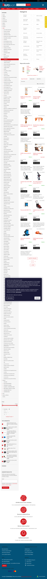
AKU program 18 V (7, 87)
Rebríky (5, 233)
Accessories (6, 377)
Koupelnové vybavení (8, 312)
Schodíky (5, 190)
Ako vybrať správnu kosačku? (7, 559)
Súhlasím (37, 298)
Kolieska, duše (6, 253)
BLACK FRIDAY (6, 92)
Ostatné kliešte (6, 320)
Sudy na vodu (6, 350)
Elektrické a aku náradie (8, 82)
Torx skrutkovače (7, 230)
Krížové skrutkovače (7, 175)
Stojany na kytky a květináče (9, 365)
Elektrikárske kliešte (7, 166)
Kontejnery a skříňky (7, 97)
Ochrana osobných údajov (6, 550)
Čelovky (5, 141)
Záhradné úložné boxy (8, 215)
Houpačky (5, 267)
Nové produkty (6, 75)
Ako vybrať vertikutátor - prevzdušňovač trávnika (11, 563)
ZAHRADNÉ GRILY (7, 391)
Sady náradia (6, 143)
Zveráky (5, 372)
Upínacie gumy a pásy (8, 179)
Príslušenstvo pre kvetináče (9, 202)
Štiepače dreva (6, 262)
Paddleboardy (6, 264)
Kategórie (5, 59)
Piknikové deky (6, 352)
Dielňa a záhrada (5, 395)
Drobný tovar (6, 274)
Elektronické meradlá (8, 303)
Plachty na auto (6, 182)
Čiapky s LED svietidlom (8, 144)
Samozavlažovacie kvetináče (9, 347)
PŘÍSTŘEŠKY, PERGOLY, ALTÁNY (9, 388)
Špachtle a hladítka (7, 169)
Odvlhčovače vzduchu (8, 335)
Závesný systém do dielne (8, 338)
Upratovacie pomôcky (8, 341)
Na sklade (7, 409)
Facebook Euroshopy (30, 565)
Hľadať (28, 4)
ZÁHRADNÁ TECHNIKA (7, 385)
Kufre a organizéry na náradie (9, 128)
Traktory (5, 107)
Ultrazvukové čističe (7, 331)
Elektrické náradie (7, 198)
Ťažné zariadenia (7, 326)
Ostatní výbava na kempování (9, 134)
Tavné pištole (6, 167)
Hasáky (5, 171)
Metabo (4, 25)
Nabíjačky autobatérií (7, 49)
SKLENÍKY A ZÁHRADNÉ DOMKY (9, 387)
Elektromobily (6, 367)
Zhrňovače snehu (7, 203)
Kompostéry (6, 189)
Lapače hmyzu (6, 153)
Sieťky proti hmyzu (7, 185)
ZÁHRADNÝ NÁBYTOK (7, 390)
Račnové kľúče (6, 246)
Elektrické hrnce (7, 333)
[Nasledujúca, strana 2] (32, 262)
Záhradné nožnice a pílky (8, 151)
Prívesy (5, 95)
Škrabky (5, 195)
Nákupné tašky (6, 131)
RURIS (5, 69)
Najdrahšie (39, 79)
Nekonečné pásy (7, 210)
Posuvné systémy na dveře (9, 236)
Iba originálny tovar (28, 550)
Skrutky (5, 323)
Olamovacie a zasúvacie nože (9, 161)
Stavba (4, 18)
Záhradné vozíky (7, 200)
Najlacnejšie (32, 79)
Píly (4, 362)
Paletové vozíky (7, 187)
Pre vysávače (6, 251)
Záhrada (4, 16)
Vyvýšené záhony (7, 207)
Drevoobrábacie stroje (8, 43)
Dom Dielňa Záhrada (7, 29)
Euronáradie (5, 21)
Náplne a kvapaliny (7, 277)
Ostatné (5, 103)
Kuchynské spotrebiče (8, 121)
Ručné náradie (6, 46)
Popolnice (5, 113)
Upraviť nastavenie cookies (26, 576)
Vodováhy (5, 162)
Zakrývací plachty (7, 197)
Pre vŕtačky (6, 307)
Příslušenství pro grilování (8, 110)
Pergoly (5, 261)
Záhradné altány (7, 243)
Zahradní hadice (7, 238)
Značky (4, 396)
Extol (3, 393)
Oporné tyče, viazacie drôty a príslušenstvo (9, 345)
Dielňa (4, 15)
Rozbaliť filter (9, 416)
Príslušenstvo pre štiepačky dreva (10, 370)
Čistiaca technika (7, 31)
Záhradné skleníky (7, 276)
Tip (5, 414)
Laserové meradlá (7, 310)
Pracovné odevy (7, 216)
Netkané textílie (6, 259)
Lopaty (5, 231)
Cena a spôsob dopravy (6, 554)
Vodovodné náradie (7, 149)
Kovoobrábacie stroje (8, 41)
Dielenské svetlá (7, 100)
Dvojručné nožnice (7, 322)
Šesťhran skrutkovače (8, 302)
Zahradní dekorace (7, 123)
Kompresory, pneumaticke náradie (10, 36)
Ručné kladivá (6, 139)
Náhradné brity (6, 159)
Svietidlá (5, 136)
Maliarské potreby (7, 157)
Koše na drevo (6, 138)
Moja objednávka (5, 549)
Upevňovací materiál (7, 212)
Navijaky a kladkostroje (8, 357)
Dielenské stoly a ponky (8, 126)
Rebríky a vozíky (7, 98)
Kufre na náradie (7, 102)
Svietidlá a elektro (7, 228)
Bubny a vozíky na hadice (8, 194)
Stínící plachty (6, 192)
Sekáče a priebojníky (7, 308)
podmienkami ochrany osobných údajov (9, 484)
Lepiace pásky (6, 325)
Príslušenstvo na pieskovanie (9, 373)
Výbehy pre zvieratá (7, 133)
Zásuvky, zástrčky (7, 239)
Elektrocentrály (7, 62)
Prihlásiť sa (5, 487)
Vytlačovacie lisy (7, 315)
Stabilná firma (27, 549)
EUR (38, 0)
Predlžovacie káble (7, 223)
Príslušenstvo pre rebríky (8, 343)
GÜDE (3, 28)
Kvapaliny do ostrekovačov (9, 208)
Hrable (5, 318)
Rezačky (5, 213)
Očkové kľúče (6, 249)
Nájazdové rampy (7, 235)
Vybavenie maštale (7, 349)
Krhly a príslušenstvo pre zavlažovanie (11, 125)
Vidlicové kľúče (6, 248)
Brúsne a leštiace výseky (8, 258)
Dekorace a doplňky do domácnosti (10, 108)
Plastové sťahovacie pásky (9, 225)
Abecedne (23, 81)
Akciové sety (6, 93)
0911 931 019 (29, 561)
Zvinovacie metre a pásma (8, 317)
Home (5, 54)
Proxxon (4, 26)
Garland (4, 380)
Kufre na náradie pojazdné (8, 120)
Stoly (5, 355)
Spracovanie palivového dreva (9, 44)
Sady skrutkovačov (7, 172)
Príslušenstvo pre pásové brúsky (10, 378)
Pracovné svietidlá (7, 226)
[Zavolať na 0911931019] (4, 0)
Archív (4, 565)
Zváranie (5, 39)
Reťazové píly (6, 56)
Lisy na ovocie (6, 364)
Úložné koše (6, 330)
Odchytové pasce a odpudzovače (10, 154)
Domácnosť (5, 20)
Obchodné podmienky (6, 552)
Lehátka (5, 368)
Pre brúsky (6, 116)
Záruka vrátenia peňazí (29, 552)
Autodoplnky (6, 241)
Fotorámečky (6, 184)
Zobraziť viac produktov (31, 75)
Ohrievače (6, 51)
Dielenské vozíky (7, 269)
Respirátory (6, 146)
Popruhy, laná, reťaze (8, 180)
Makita (4, 23)
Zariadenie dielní (7, 52)
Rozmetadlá (6, 218)
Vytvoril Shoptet (42, 576)
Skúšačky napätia (7, 164)
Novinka (6, 412)
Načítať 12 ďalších (32, 258)
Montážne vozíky (7, 221)
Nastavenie (10, 298)
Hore (33, 265)
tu (21, 295)
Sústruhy (5, 118)
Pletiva (5, 205)
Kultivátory (6, 57)
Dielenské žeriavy (7, 354)
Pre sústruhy (6, 244)
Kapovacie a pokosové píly (9, 360)
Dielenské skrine (7, 111)
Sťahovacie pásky (7, 177)
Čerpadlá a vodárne (7, 38)
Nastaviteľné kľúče (7, 130)
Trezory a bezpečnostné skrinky (10, 328)
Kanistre (5, 115)
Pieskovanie (6, 256)
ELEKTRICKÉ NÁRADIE (7, 383)
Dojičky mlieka (6, 67)
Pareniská (5, 272)
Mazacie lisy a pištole (8, 156)
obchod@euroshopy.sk (31, 560)
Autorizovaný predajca (29, 554)
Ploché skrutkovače (7, 174)
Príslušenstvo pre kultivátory (9, 375)
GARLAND (5, 382)
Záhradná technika (7, 34)
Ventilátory (6, 336)
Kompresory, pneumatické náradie (10, 77)
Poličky (5, 148)
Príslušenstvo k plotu (7, 220)
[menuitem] (3, 9)
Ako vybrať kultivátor (6, 561)
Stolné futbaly (6, 105)
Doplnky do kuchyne (7, 313)
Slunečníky (6, 271)
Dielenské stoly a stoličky (8, 340)
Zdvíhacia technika (7, 47)
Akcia (5, 411)
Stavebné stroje (7, 33)
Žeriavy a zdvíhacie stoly (8, 266)
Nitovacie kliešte (7, 305)
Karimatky (5, 359)
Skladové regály (7, 254)
